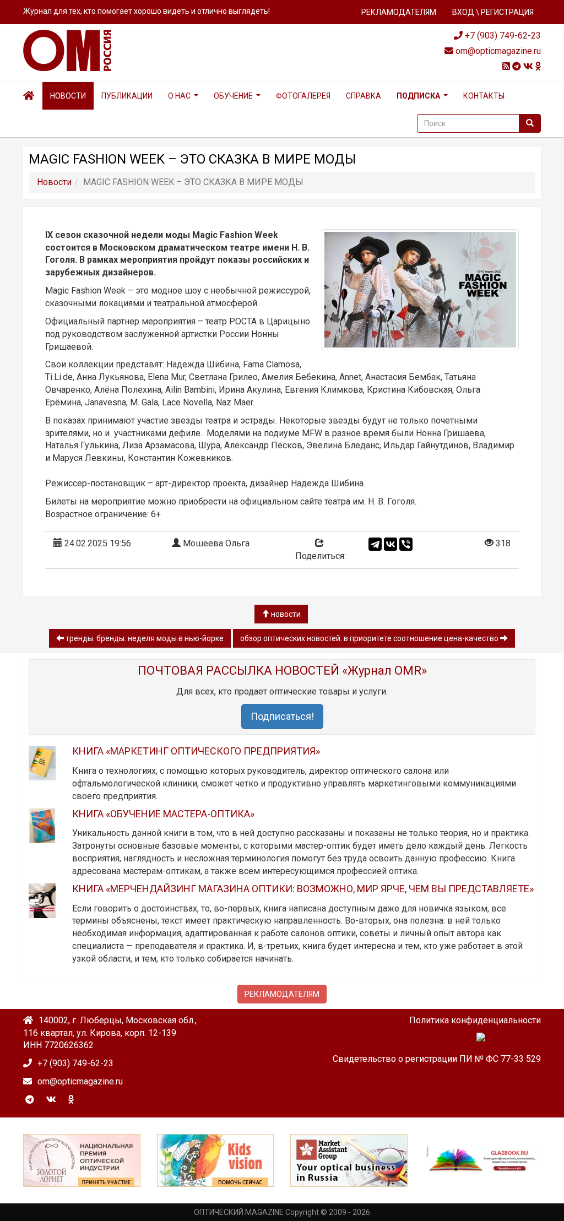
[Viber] (406, 544)
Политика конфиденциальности (475, 1020)
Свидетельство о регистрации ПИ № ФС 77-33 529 (437, 1059)
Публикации (127, 95)
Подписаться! (282, 716)
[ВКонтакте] (390, 544)
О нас (179, 95)
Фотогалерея (303, 95)
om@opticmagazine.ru (497, 51)
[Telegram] (375, 544)
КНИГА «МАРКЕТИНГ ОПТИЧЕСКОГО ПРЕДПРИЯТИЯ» (196, 751)
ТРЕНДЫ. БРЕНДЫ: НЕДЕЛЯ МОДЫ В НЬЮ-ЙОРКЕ (144, 638)
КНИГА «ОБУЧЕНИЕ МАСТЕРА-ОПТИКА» (163, 814)
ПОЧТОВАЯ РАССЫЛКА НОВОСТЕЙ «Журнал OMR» (282, 670)
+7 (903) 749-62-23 (502, 35)
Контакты (484, 95)
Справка (363, 95)
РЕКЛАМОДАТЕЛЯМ (398, 12)
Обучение (233, 95)
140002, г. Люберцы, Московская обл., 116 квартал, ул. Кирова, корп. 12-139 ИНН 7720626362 (110, 1033)
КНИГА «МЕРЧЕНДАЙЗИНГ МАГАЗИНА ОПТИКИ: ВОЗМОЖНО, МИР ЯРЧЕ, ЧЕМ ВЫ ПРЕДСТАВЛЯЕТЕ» (303, 888)
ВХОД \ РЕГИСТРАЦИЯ (493, 12)
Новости (68, 95)
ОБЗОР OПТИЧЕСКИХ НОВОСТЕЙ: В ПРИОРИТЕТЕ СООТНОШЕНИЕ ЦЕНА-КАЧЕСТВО (370, 638)
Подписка (418, 95)
